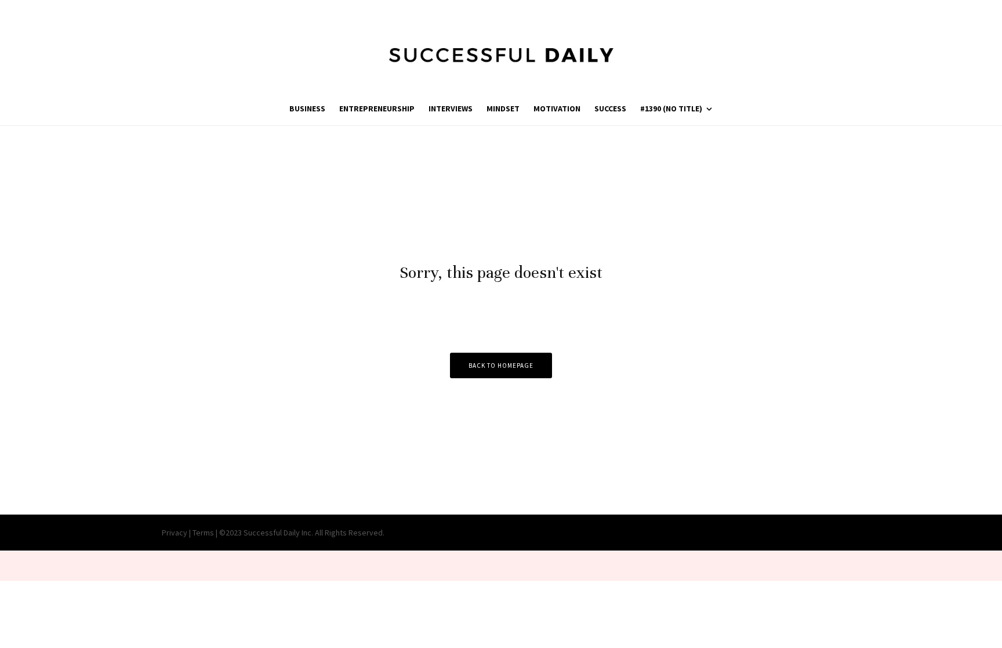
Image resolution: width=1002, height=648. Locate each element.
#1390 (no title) (671, 108)
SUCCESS (610, 108)
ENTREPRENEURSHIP (377, 108)
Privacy (174, 532)
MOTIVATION (556, 108)
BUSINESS (307, 108)
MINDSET (503, 108)
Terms (203, 532)
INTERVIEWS (451, 108)
